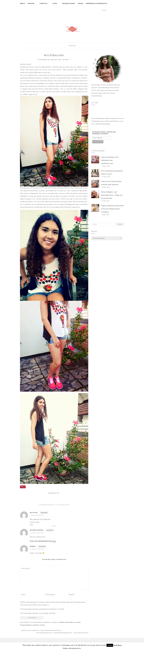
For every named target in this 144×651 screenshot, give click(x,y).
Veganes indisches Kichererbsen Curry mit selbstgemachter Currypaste (112, 209)
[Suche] (122, 10)
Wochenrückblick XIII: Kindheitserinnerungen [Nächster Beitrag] (62, 633)
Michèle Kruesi (36, 530)
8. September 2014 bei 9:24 (37, 532)
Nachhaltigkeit (68, 3)
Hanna (67, 59)
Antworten (44, 512)
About (22, 3)
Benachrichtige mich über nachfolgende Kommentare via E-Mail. (43, 609)
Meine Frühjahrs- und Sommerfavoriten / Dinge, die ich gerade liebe (111, 195)
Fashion (31, 3)
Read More (117, 645)
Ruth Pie (34, 512)
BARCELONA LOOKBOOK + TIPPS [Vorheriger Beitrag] (41, 630)
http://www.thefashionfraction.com (43, 541)
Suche (120, 224)
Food (55, 3)
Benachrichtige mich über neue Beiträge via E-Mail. (38, 613)
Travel (80, 3)
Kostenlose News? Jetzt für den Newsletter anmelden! (104, 133)
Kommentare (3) (53, 493)
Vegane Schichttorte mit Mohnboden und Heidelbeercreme (109, 160)
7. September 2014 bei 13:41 (37, 515)
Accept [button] (110, 645)
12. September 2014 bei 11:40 (37, 549)
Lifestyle (43, 3)
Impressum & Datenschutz (96, 3)
